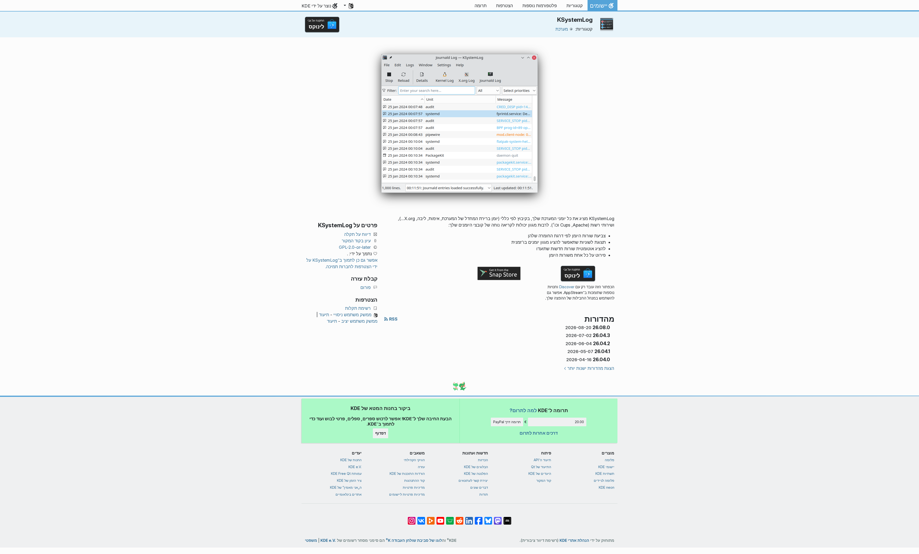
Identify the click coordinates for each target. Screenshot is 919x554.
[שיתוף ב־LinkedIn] (469, 518)
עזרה (421, 467)
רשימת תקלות (358, 308)
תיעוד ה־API (542, 460)
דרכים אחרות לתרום (539, 433)
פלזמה (609, 460)
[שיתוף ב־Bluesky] (488, 518)
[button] (348, 5)
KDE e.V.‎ (355, 467)
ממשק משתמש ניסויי (352, 314)
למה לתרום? (523, 410)
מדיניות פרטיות (414, 487)
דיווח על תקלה (357, 234)
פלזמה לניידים (604, 480)
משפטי (311, 540)
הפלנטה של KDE (476, 473)
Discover (566, 287)
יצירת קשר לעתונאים (473, 480)
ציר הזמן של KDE (349, 480)
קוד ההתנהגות (414, 480)
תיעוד (324, 314)
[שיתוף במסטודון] (498, 518)
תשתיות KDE (604, 473)
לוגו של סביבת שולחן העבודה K (414, 539)
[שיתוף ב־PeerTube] (431, 518)
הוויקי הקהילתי (414, 460)
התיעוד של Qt (541, 467)
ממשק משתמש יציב (359, 321)
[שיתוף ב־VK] (421, 518)
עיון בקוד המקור (356, 240)
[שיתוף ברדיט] (459, 518)
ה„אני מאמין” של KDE (346, 487)
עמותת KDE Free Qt (346, 473)
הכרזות (483, 460)
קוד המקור (543, 480)
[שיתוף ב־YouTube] (440, 518)
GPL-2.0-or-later (355, 247)
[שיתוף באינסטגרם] (411, 518)
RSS (393, 318)
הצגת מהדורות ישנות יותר (590, 368)
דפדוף (380, 433)
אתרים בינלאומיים (349, 494)
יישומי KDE (606, 467)
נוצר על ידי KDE (316, 5)
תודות (483, 494)
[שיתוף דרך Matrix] (507, 518)
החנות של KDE (351, 460)
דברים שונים (479, 487)
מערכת (561, 29)
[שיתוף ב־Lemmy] (450, 518)
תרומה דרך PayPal (507, 422)
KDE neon (606, 487)
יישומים (602, 6)
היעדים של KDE (539, 473)
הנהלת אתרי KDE (574, 540)
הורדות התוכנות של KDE (407, 473)
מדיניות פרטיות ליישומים (407, 494)
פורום (365, 287)
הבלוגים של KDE (476, 467)
